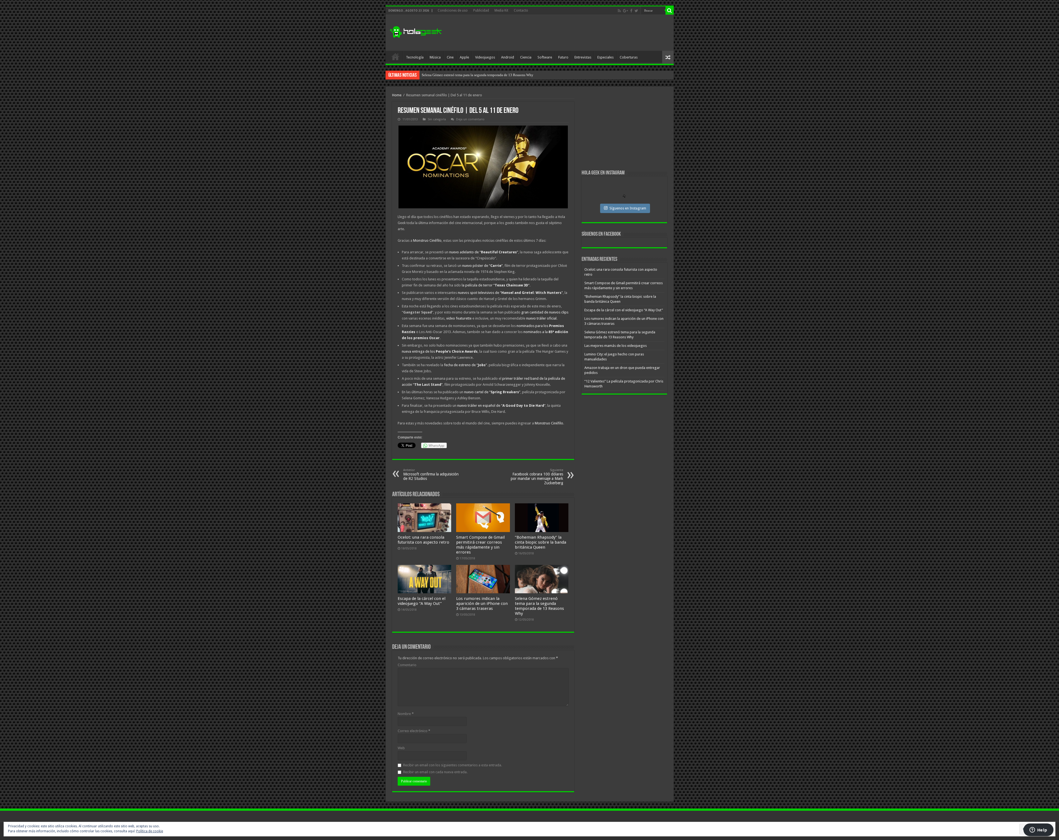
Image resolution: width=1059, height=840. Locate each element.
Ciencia (525, 57)
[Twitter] (636, 10)
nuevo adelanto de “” (483, 252)
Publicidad (481, 10)
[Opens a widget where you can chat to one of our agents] (1038, 830)
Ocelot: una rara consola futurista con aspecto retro (423, 540)
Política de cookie (149, 831)
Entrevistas (582, 57)
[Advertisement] (569, 32)
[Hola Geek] (416, 31)
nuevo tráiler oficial (541, 318)
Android (507, 57)
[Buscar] (669, 10)
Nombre (406, 714)
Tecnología (415, 57)
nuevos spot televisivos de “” (510, 293)
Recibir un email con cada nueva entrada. (435, 772)
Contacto (521, 10)
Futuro (563, 57)
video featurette (459, 318)
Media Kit (501, 10)
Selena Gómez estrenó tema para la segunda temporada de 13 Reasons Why (539, 606)
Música (435, 57)
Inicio (395, 56)
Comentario (407, 665)
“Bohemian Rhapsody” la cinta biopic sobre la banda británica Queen (540, 542)
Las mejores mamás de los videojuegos (450, 75)
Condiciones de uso (453, 10)
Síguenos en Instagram (627, 208)
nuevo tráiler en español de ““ (501, 405)
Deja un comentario (470, 119)
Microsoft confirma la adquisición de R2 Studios (431, 474)
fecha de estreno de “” (465, 365)
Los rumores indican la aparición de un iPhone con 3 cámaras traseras (482, 603)
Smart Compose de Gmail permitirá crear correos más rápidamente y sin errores (480, 545)
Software (544, 57)
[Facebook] (631, 10)
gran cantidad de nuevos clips (544, 312)
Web (401, 748)
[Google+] (625, 10)
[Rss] (619, 10)
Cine (450, 57)
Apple (464, 57)
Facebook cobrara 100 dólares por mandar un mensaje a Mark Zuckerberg (537, 476)
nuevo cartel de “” (492, 392)
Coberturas (629, 57)
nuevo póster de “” (482, 266)
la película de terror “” (496, 285)
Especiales (605, 57)
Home (397, 95)
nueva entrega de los (440, 351)
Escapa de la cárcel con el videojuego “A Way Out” (421, 601)
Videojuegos (485, 57)
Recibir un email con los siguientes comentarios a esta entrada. (452, 765)
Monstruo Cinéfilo (427, 240)
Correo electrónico (414, 731)
